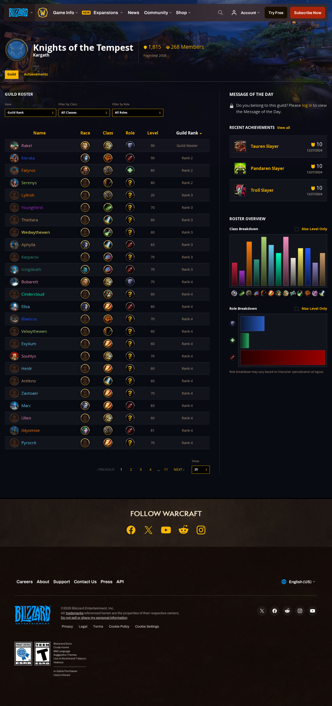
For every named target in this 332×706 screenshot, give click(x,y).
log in (307, 105)
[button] (30, 113)
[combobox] (30, 113)
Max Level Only (314, 229)
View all (283, 127)
